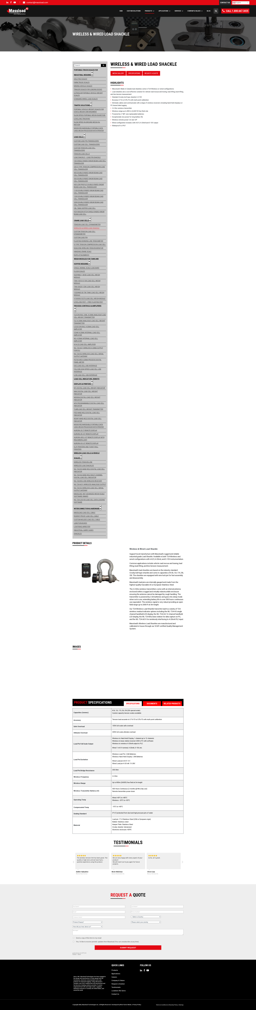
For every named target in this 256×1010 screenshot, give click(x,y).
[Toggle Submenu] (92, 73)
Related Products (172, 703)
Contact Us (225, 3)
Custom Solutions (134, 11)
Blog (208, 11)
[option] (99, 668)
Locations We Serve (119, 991)
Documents (152, 703)
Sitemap (181, 1005)
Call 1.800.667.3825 (237, 11)
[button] (182, 863)
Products (148, 11)
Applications (163, 11)
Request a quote (151, 73)
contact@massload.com (37, 2)
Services (178, 11)
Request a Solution (118, 984)
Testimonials (116, 987)
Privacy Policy (137, 1004)
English (238, 3)
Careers (114, 977)
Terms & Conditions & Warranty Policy (167, 1005)
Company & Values (193, 11)
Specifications (134, 73)
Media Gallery (118, 73)
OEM (121, 11)
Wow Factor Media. (126, 1004)
